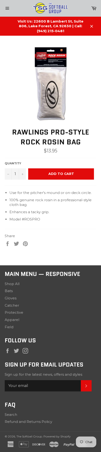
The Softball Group (29, 436)
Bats (9, 291)
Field (9, 327)
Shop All (12, 284)
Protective (14, 312)
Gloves (10, 298)
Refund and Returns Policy (28, 421)
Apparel (12, 319)
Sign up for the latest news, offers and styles (43, 374)
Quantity (13, 163)
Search (11, 414)
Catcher (12, 305)
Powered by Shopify (57, 436)
